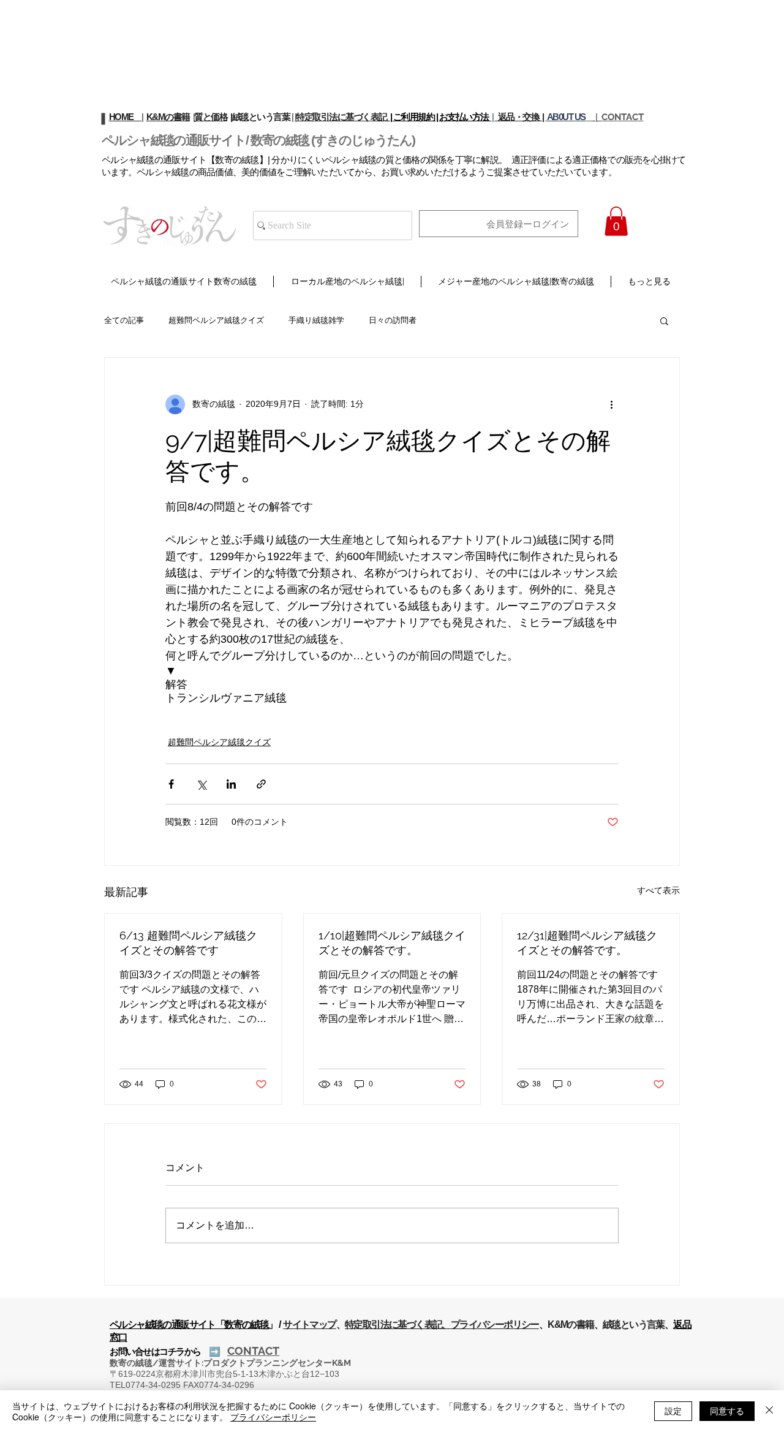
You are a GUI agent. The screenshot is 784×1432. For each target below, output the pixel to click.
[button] (616, 221)
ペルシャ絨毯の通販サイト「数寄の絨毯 (189, 1324)
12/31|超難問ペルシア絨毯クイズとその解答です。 (587, 943)
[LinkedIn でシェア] (231, 784)
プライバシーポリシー (495, 1324)
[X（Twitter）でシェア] (201, 784)
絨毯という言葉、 (638, 1324)
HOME (125, 117)
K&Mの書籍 (168, 117)
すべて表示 (658, 890)
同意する (727, 1410)
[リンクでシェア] (261, 784)
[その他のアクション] (611, 404)
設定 (673, 1410)
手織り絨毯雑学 (316, 320)
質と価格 (210, 117)
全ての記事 (124, 320)
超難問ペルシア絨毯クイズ (216, 320)
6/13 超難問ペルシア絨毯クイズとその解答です (188, 943)
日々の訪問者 (393, 320)
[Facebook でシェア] (171, 784)
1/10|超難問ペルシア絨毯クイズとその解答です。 (392, 943)
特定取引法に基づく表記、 (398, 1324)
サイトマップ (309, 1324)
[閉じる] (769, 1411)
